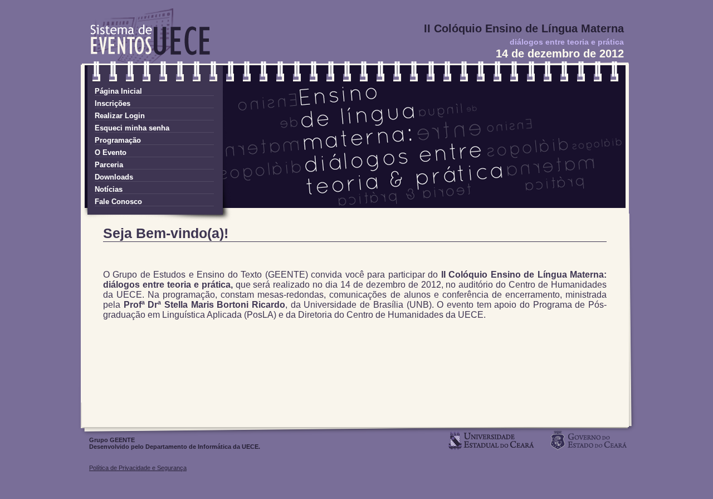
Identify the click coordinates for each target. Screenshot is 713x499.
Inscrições (112, 103)
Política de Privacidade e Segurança (138, 467)
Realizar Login (120, 116)
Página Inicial (118, 91)
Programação (118, 140)
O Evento (110, 152)
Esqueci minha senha (132, 128)
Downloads (114, 177)
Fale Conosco (118, 201)
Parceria (109, 165)
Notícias (109, 189)
